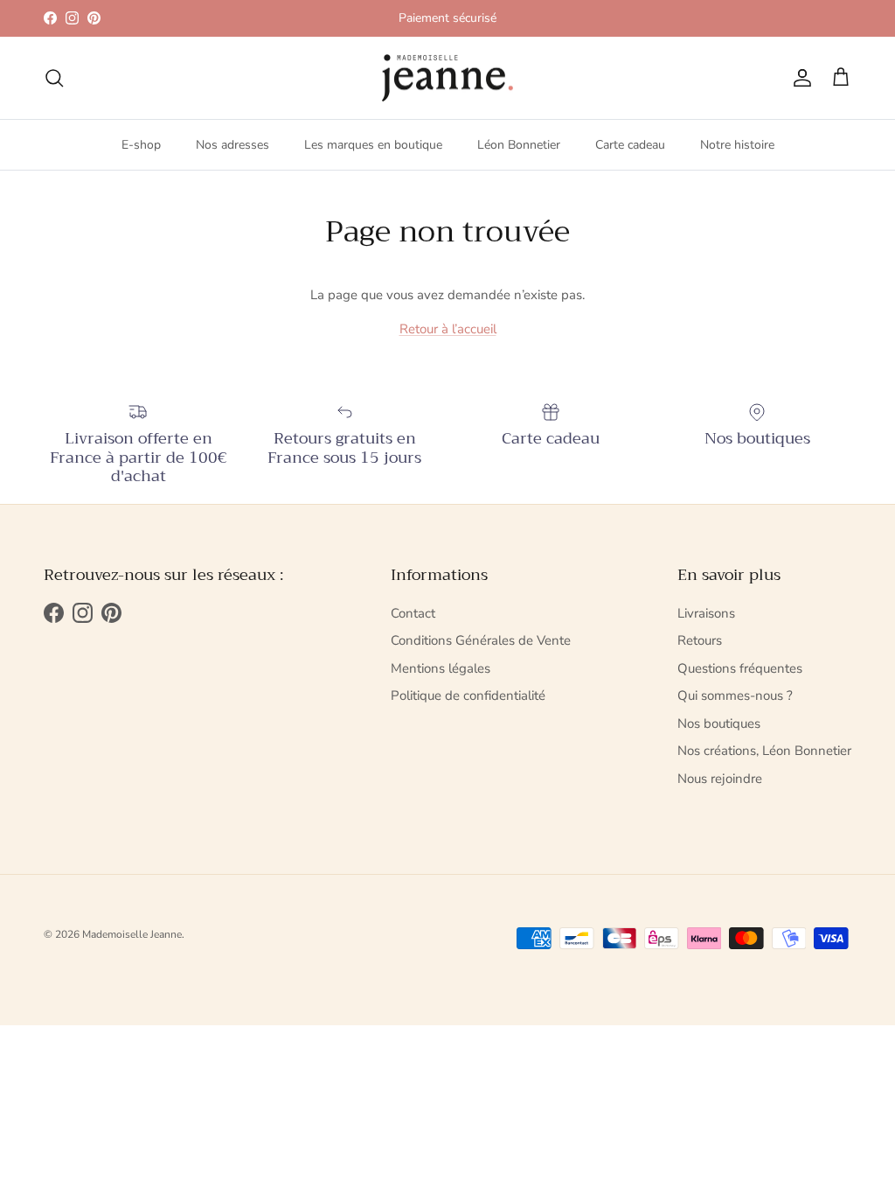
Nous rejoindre (719, 778)
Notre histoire (737, 144)
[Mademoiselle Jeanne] (447, 78)
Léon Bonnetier (518, 144)
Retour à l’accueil (447, 329)
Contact (413, 613)
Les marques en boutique (373, 144)
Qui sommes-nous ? (735, 695)
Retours (699, 640)
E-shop (141, 144)
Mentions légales (440, 668)
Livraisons (706, 613)
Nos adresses (232, 144)
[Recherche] (54, 77)
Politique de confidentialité (468, 695)
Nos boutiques (718, 723)
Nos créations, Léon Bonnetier (764, 750)
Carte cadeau (630, 144)
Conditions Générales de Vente (481, 640)
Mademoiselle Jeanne (132, 934)
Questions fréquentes (739, 668)
